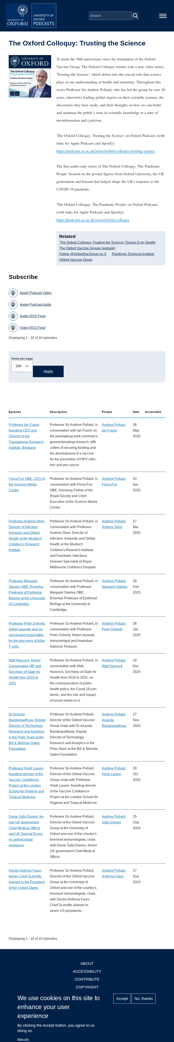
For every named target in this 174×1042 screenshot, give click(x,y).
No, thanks (144, 999)
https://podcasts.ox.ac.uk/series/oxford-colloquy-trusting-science (105, 150)
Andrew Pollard (113, 424)
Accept (122, 999)
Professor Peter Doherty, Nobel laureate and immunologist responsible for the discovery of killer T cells (27, 635)
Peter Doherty (112, 629)
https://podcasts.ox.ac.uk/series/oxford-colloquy (92, 219)
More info (23, 1039)
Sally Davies (111, 822)
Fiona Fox (109, 484)
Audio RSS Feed (32, 316)
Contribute (87, 979)
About (87, 963)
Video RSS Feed (32, 328)
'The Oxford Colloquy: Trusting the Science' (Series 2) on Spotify (107, 242)
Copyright (87, 987)
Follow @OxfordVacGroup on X (83, 254)
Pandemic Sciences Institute (133, 254)
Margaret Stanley (115, 587)
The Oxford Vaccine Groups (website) (87, 248)
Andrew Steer (112, 527)
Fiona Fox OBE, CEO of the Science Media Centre (27, 484)
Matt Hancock (112, 666)
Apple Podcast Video (36, 293)
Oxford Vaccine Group (75, 260)
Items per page (22, 358)
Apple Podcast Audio (35, 304)
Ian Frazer (109, 430)
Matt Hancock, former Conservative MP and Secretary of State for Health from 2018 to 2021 (25, 671)
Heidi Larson (111, 774)
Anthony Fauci (113, 876)
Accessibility (87, 971)
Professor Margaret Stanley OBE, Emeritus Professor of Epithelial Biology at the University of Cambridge (27, 592)
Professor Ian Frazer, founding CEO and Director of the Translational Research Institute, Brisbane (26, 436)
